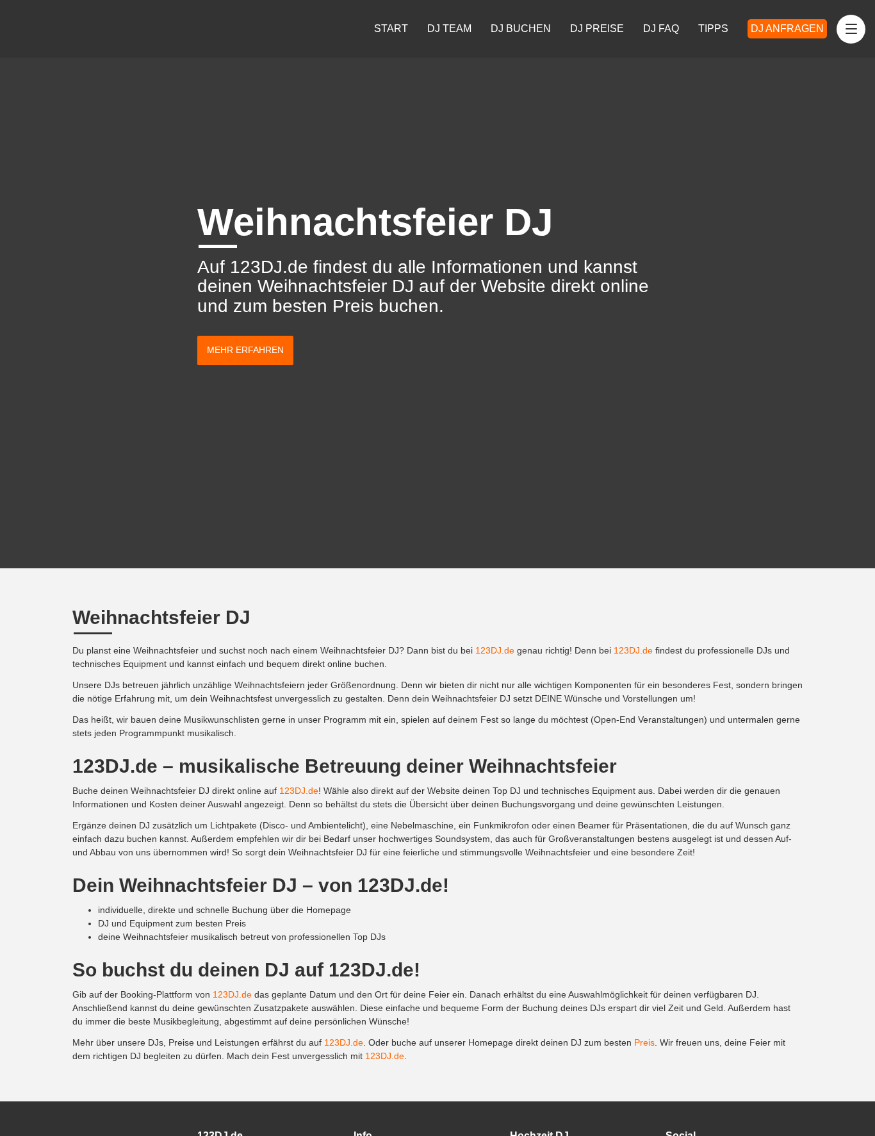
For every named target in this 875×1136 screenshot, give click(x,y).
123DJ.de (494, 650)
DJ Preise (597, 28)
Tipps (713, 28)
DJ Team (449, 28)
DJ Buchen (521, 28)
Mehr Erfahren (245, 350)
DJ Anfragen (787, 28)
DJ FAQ (661, 28)
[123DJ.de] (56, 29)
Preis (644, 1042)
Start (391, 28)
